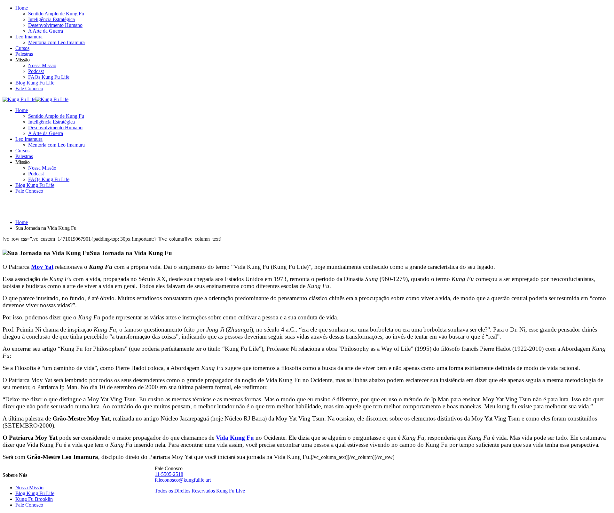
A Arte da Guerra (45, 31)
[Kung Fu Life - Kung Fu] (19, 99)
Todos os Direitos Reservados (185, 490)
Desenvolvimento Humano (55, 25)
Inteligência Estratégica (51, 19)
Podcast (36, 71)
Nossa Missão (42, 65)
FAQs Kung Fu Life (48, 77)
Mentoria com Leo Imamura (56, 42)
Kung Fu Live (230, 490)
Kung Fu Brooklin (34, 499)
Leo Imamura (29, 36)
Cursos (22, 48)
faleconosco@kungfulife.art (183, 480)
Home (21, 8)
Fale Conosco (29, 88)
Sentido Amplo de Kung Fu (56, 13)
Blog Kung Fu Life (34, 82)
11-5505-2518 (169, 474)
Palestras (24, 54)
